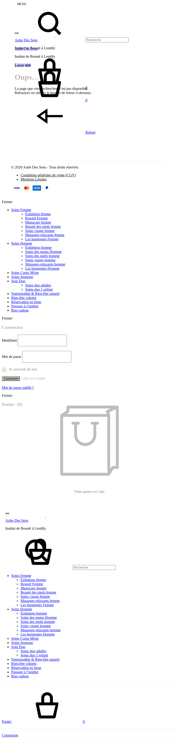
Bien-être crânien (23, 298)
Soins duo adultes (38, 285)
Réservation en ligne (26, 302)
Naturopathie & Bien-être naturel (35, 294)
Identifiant (9, 340)
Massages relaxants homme (45, 264)
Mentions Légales (34, 179)
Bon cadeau (20, 310)
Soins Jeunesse (22, 277)
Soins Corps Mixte (25, 273)
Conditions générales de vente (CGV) (48, 175)
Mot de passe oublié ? (18, 388)
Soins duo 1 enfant (39, 289)
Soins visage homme (40, 260)
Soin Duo (18, 281)
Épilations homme (38, 247)
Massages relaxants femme (44, 235)
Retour (90, 132)
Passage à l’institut (24, 306)
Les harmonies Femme (42, 239)
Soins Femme (21, 210)
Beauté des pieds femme (43, 227)
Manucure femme (38, 222)
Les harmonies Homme (42, 268)
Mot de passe (11, 357)
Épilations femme (38, 214)
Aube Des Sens (26, 40)
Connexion (11, 378)
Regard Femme (36, 218)
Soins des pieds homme (42, 256)
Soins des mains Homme (43, 252)
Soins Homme (21, 243)
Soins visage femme (40, 231)
